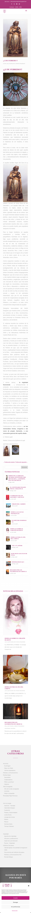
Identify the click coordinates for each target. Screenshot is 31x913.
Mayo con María (8, 768)
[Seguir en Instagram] (19, 4)
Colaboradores (8, 779)
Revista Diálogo (8, 857)
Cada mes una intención (11, 841)
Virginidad (6, 834)
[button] (28, 886)
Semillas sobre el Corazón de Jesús (15, 639)
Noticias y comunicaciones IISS (12, 854)
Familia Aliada (7, 775)
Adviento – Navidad (9, 805)
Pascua (6, 821)
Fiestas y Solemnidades (10, 812)
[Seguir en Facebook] (12, 4)
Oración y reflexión (14, 726)
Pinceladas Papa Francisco (10, 795)
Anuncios (5, 763)
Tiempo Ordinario (9, 826)
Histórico (6, 784)
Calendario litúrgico (9, 808)
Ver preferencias (15, 906)
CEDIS (16, 7)
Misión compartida (9, 793)
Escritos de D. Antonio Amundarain (17, 63)
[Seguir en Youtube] (17, 4)
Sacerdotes (12, 728)
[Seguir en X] (14, 4)
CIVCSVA (6, 791)
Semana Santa (8, 824)
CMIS (20, 7)
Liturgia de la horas (9, 817)
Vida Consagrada (7, 786)
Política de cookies (14, 910)
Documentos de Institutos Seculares (14, 852)
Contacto (11, 7)
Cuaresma (7, 810)
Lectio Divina (7, 815)
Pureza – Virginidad (9, 843)
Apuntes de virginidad (10, 836)
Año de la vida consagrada (11, 789)
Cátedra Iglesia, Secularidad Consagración (15, 847)
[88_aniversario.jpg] (15, 450)
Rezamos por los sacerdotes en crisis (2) (13, 723)
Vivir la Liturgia (7, 803)
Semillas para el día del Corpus (14, 688)
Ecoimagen (7, 766)
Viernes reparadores (9, 770)
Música (6, 819)
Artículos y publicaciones (11, 838)
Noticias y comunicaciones (10, 772)
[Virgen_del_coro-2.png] (6, 451)
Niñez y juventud (9, 782)
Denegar (15, 902)
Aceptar (15, 898)
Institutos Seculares (8, 845)
